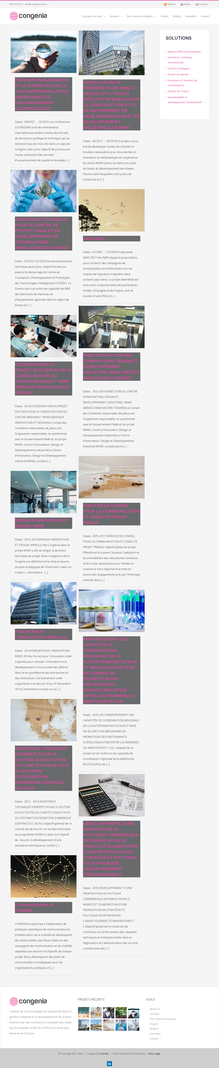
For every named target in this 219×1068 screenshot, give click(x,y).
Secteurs (154, 1013)
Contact (154, 1038)
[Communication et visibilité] (43, 876)
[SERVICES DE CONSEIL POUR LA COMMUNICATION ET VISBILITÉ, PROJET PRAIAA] (112, 477)
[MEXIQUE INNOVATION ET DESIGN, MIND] (43, 492)
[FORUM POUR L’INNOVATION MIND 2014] (43, 603)
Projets (154, 1023)
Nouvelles (155, 1033)
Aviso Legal (154, 1053)
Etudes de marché (178, 74)
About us (155, 1009)
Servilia (104, 1053)
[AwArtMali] (112, 210)
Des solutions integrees (163, 1018)
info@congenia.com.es (36, 4)
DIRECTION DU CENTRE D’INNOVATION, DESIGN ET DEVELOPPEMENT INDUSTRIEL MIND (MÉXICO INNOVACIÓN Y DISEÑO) (111, 366)
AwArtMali (94, 238)
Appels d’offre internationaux (184, 51)
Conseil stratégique (179, 68)
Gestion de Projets (178, 91)
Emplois (154, 1028)
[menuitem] (169, 4)
